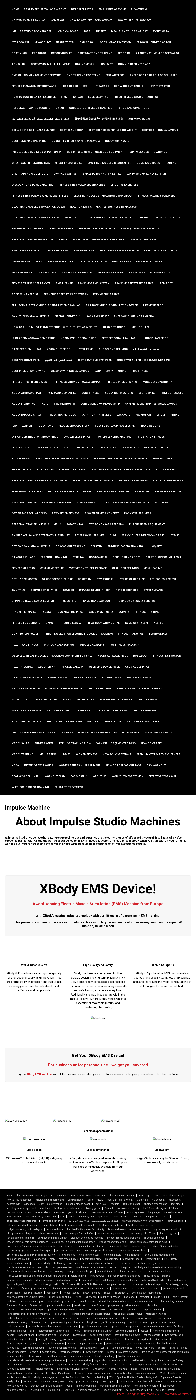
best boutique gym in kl (94, 360)
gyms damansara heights (137, 601)
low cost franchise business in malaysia (120, 469)
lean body (166, 283)
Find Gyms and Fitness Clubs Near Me (143, 360)
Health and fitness (25, 644)
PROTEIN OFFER (162, 458)
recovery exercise (168, 491)
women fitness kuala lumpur (80, 765)
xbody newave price (26, 688)
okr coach (87, 42)
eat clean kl (79, 776)
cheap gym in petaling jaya (31, 162)
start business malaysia (163, 557)
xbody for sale (58, 677)
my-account (20, 42)
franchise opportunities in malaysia (62, 458)
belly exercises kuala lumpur (33, 130)
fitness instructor (167, 655)
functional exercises (27, 491)
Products (39, 53)
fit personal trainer (90, 535)
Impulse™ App (140, 327)
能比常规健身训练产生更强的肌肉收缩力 (99, 118)
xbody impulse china (26, 414)
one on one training (113, 349)
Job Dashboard (67, 31)
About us (99, 776)
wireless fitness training (30, 787)
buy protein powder (26, 633)
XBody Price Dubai (59, 710)
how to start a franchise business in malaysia (103, 206)
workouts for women (127, 776)
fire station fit (64, 403)
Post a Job (19, 53)
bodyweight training (70, 546)
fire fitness (140, 371)
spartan (96, 546)
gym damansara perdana (106, 524)
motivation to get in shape (88, 568)
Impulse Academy (92, 644)
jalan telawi (21, 261)
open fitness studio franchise (136, 97)
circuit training (168, 414)
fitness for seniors (26, 622)
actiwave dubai (139, 118)
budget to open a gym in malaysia (76, 141)
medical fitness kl (68, 316)
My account (20, 699)
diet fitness (108, 447)
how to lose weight (117, 754)
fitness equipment (163, 579)
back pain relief (97, 316)
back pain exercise (25, 294)
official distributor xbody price (35, 436)
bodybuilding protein (168, 480)
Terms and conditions (133, 108)
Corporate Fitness (72, 469)
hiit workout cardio (128, 86)
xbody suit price (58, 349)
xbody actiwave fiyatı (27, 392)
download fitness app (134, 64)
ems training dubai (25, 250)
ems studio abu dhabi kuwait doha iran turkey (92, 239)
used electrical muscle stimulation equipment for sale (52, 655)
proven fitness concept (102, 513)
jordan (78, 97)
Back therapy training (111, 371)
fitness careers (23, 568)
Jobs (87, 31)
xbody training (22, 754)
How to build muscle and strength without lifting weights (55, 327)
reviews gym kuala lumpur (31, 546)
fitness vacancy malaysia (156, 195)
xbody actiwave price (113, 655)
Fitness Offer (44, 743)
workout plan (55, 776)
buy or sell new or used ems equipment (95, 152)
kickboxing (137, 272)
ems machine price (106, 294)
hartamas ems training (28, 20)
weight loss (85, 699)
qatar (60, 108)
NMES (67, 754)
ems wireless (115, 75)
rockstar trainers (137, 513)
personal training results (31, 108)
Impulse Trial (48, 754)
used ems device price (104, 666)
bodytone (162, 502)
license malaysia (56, 250)
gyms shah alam (136, 622)
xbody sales (20, 743)
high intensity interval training (140, 688)
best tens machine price (29, 141)
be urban (84, 579)
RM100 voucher (62, 53)
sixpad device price (44, 590)
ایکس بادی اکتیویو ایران (146, 349)
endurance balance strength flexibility (41, 535)
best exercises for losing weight (112, 130)
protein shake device (63, 491)
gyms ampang (153, 590)
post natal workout (26, 721)
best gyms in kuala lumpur (50, 64)
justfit (101, 31)
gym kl (175, 535)
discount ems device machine (32, 184)
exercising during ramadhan (135, 316)
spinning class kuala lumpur (33, 601)
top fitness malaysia (124, 644)
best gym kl (146, 392)
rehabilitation (84, 447)
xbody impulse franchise (78, 338)
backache (123, 414)
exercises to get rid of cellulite (153, 75)
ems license (64, 283)
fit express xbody (110, 272)
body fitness (91, 392)
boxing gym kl (85, 64)
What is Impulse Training (64, 721)
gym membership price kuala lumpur (151, 403)
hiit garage (101, 86)
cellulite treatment (68, 787)
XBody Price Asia (46, 699)
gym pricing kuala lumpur (30, 316)
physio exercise (127, 590)
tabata (46, 612)
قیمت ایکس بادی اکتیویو (58, 360)
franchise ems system (94, 283)
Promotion (143, 414)
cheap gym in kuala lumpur (69, 371)
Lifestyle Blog (153, 305)
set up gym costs (24, 579)
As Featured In (160, 272)
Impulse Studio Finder (94, 590)
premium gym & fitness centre (158, 754)
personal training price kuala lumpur (39, 480)
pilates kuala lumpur (59, 644)
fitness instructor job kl (63, 688)
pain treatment (22, 425)
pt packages (45, 469)
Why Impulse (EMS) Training (116, 743)
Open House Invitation (115, 42)
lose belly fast (99, 97)
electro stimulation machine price (107, 217)
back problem (22, 349)
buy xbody (140, 655)
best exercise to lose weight (45, 9)
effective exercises (124, 184)
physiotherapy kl (24, 612)
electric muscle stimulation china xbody (103, 195)
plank (67, 699)
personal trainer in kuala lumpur (36, 524)
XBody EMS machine (39, 1074)
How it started (159, 86)
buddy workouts (117, 141)
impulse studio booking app (31, 31)
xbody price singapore (143, 721)
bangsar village (23, 557)
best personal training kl (120, 338)
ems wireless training (113, 491)
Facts (45, 403)
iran (64, 97)
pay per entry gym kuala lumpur (145, 447)
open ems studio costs (52, 447)
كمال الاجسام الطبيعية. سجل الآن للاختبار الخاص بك (40, 118)
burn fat (124, 612)
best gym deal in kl (25, 776)
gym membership (52, 568)
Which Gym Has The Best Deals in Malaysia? (108, 732)
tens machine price (69, 612)
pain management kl (61, 392)
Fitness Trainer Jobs (61, 414)
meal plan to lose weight (129, 31)
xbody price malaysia (112, 710)
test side (124, 53)
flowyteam (139, 9)
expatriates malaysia (27, 677)
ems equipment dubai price (140, 228)
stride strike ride (132, 579)
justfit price (84, 349)
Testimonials (158, 633)
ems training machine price (119, 250)
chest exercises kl (68, 162)
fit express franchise (76, 272)
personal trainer (24, 502)
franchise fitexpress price (134, 283)
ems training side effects (30, 173)
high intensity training (115, 699)
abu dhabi (19, 64)
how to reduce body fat (134, 20)
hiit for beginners (74, 86)
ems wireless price (77, 436)
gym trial (18, 590)
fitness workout (88, 502)
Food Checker (165, 469)
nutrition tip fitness (96, 414)
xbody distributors (119, 392)
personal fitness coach (153, 42)
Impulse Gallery (72, 666)
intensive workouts (38, 765)
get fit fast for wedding (29, 513)
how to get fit (151, 743)
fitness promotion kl (122, 382)
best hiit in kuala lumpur (160, 130)
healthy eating (22, 666)
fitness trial (21, 447)
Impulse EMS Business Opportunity (37, 152)
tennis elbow (71, 622)
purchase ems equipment (147, 524)
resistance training (56, 502)
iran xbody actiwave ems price (33, 338)
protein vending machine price (128, 502)
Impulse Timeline (144, 710)
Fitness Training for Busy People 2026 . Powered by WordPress (153, 1394)
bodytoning (74, 524)
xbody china (46, 666)
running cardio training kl (127, 546)
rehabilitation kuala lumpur (92, 480)
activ (39, 261)
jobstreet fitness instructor (158, 217)
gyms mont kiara (101, 612)
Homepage (58, 20)
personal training (54, 557)
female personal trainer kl (101, 173)
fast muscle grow (94, 261)
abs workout (156, 765)
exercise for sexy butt (160, 250)
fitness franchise (131, 633)
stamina (78, 557)
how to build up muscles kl (115, 425)
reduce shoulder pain (74, 425)
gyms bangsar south (98, 601)
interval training (143, 239)
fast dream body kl (61, 261)
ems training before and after (109, 162)
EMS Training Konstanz (83, 75)
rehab (87, 491)
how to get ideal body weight (91, 20)
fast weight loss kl (150, 261)
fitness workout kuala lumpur (78, 382)
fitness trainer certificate (31, 283)
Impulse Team (147, 699)
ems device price (61, 228)
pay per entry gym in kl (28, 228)
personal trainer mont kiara (33, 239)
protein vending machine (113, 436)
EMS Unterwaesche (112, 9)
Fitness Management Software (34, 86)
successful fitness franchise (90, 108)
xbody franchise (23, 403)
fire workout (21, 469)
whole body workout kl (104, 721)
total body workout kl (103, 622)
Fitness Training (148, 612)
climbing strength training (156, 162)
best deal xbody (71, 130)
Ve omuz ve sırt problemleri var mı (127, 677)
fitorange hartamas (133, 480)
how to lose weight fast (123, 765)
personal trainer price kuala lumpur (120, 458)
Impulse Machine (99, 688)
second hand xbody (126, 557)
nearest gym (65, 42)
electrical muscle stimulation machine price (44, 217)
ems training (121, 261)
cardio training (114, 327)
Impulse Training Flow (75, 743)
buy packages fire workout (149, 152)
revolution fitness (65, 513)
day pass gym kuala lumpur (146, 173)
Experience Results (158, 732)
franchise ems (150, 425)
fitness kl (85, 710)
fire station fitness (151, 436)
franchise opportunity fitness (66, 294)
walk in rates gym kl (27, 710)
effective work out (162, 776)
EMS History (47, 272)
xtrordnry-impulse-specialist (157, 53)
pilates (158, 622)
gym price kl (105, 579)
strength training (125, 568)
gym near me (153, 568)
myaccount (43, 42)
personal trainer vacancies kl (143, 535)
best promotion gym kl (28, 371)
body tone (46, 425)
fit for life (142, 491)
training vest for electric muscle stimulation (79, 633)
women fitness (86, 754)
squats (157, 546)
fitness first (68, 601)
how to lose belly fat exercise (34, 97)
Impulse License (85, 677)
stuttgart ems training (95, 53)
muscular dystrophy (158, 382)
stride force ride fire (57, 579)
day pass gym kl (65, 173)
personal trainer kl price (97, 228)
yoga (15, 765)
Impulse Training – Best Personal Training (42, 732)
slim (113, 535)
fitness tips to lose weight (31, 382)
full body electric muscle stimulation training (46, 305)
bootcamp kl (98, 557)
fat (39, 349)
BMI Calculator (82, 9)
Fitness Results (172, 392)
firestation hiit (22, 272)
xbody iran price (156, 338)
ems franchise (84, 250)
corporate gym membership (100, 403)
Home (15, 9)
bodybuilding (21, 458)
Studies (68, 590)
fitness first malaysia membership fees (40, 195)
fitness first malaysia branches (82, 184)
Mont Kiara (161, 31)
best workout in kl (26, 360)
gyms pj (51, 622)
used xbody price (137, 666)
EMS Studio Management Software (36, 75)
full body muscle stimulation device (112, 305)
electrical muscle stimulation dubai (38, 206)
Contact (107, 64)
